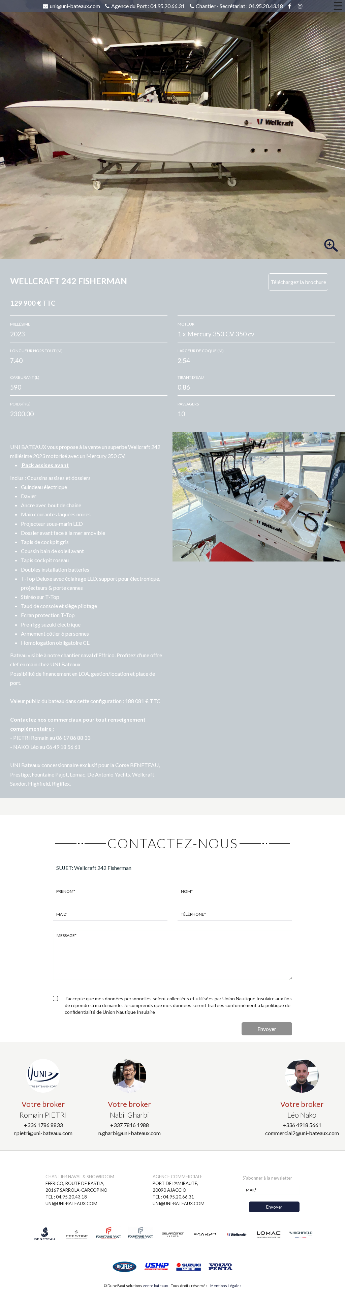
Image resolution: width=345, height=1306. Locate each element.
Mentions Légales (226, 1285)
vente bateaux (155, 1285)
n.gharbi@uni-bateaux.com (129, 1133)
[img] (172, 128)
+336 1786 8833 (43, 1125)
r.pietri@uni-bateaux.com (43, 1133)
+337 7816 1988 (129, 1125)
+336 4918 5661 (302, 1125)
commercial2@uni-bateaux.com (302, 1133)
